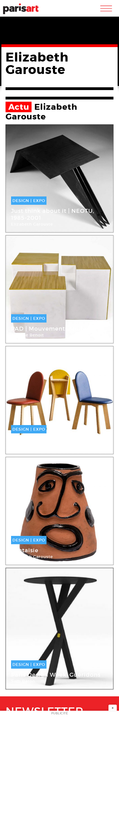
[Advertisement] (59, 775)
